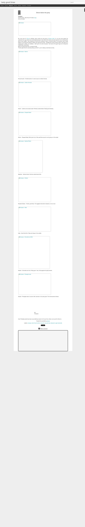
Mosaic (15, 5)
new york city (47, 323)
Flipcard (6, 5)
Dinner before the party (43, 13)
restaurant (52, 323)
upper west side (58, 323)
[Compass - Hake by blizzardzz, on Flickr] (34, 207)
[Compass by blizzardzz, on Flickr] (34, 22)
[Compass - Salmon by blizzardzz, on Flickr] (34, 51)
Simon (28, 38)
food (33, 323)
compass (29, 323)
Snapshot (24, 5)
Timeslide (29, 5)
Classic (2, 5)
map (35, 17)
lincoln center (37, 323)
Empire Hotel (51, 38)
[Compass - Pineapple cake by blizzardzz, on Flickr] (34, 274)
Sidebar (19, 5)
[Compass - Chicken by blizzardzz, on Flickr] (34, 178)
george (48, 321)
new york (42, 323)
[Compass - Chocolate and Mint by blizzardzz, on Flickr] (34, 237)
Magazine (11, 5)
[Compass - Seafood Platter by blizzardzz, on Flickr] (30, 141)
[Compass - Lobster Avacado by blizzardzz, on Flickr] (34, 82)
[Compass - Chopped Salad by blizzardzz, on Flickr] (34, 112)
